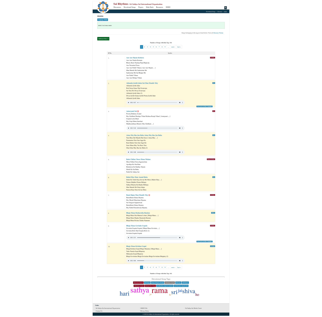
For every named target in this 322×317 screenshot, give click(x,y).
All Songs (147, 282)
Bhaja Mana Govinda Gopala (136, 225)
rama (160, 289)
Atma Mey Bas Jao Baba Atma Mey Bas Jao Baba (144, 135)
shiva (188, 291)
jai (180, 290)
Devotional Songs (130, 7)
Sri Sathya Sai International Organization (108, 308)
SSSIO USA (144, 308)
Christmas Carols (169, 282)
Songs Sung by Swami (157, 282)
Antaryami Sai (131, 111)
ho (197, 294)
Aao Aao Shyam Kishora (135, 57)
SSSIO (168, 7)
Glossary (219, 11)
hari (124, 293)
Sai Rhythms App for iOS (181, 286)
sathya (139, 290)
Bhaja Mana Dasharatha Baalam (138, 213)
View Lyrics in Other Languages (204, 106)
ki (170, 294)
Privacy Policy (145, 311)
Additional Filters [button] (102, 39)
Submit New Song (150, 286)
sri (174, 291)
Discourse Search (138, 282)
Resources (159, 7)
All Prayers (185, 282)
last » (179, 47)
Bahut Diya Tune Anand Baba (137, 177)
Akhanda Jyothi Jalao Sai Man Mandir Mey (142, 83)
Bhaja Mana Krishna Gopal (136, 246)
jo (151, 294)
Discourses (117, 7)
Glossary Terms (218, 33)
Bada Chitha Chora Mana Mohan (138, 159)
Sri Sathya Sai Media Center (193, 308)
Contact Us (99, 311)
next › (173, 47)
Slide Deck (149, 7)
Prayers (140, 7)
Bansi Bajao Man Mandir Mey (137, 195)
